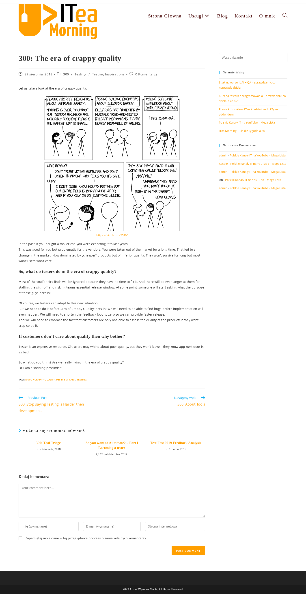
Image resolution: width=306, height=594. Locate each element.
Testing (80, 74)
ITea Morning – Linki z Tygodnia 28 (242, 131)
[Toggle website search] (285, 16)
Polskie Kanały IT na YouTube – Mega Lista (247, 122)
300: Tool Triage (48, 443)
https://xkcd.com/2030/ (112, 235)
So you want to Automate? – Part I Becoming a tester (112, 445)
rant (72, 379)
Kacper (223, 164)
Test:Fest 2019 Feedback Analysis (175, 443)
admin (223, 155)
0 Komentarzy (146, 74)
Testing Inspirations (108, 74)
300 (66, 74)
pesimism (62, 379)
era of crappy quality (40, 379)
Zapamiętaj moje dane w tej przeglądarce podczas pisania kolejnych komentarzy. (86, 538)
